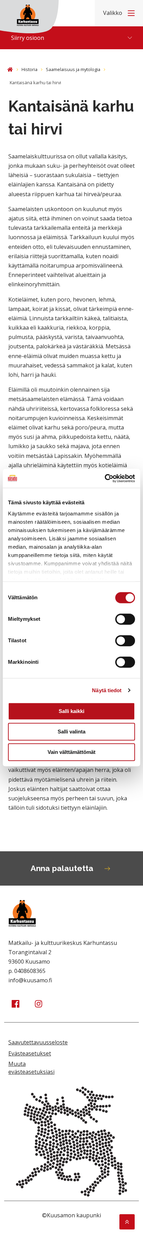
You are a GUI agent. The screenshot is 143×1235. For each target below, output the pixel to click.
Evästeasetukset (29, 1053)
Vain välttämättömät (71, 752)
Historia (29, 69)
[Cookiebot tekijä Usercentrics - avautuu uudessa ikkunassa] (104, 478)
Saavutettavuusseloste (38, 1042)
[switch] (125, 619)
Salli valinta (71, 731)
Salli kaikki (71, 711)
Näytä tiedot (106, 690)
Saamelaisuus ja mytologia (73, 69)
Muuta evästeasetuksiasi (31, 1067)
